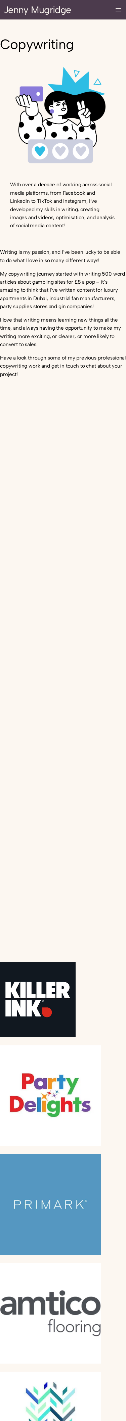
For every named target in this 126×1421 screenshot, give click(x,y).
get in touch (65, 366)
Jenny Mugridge (37, 9)
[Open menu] (118, 10)
